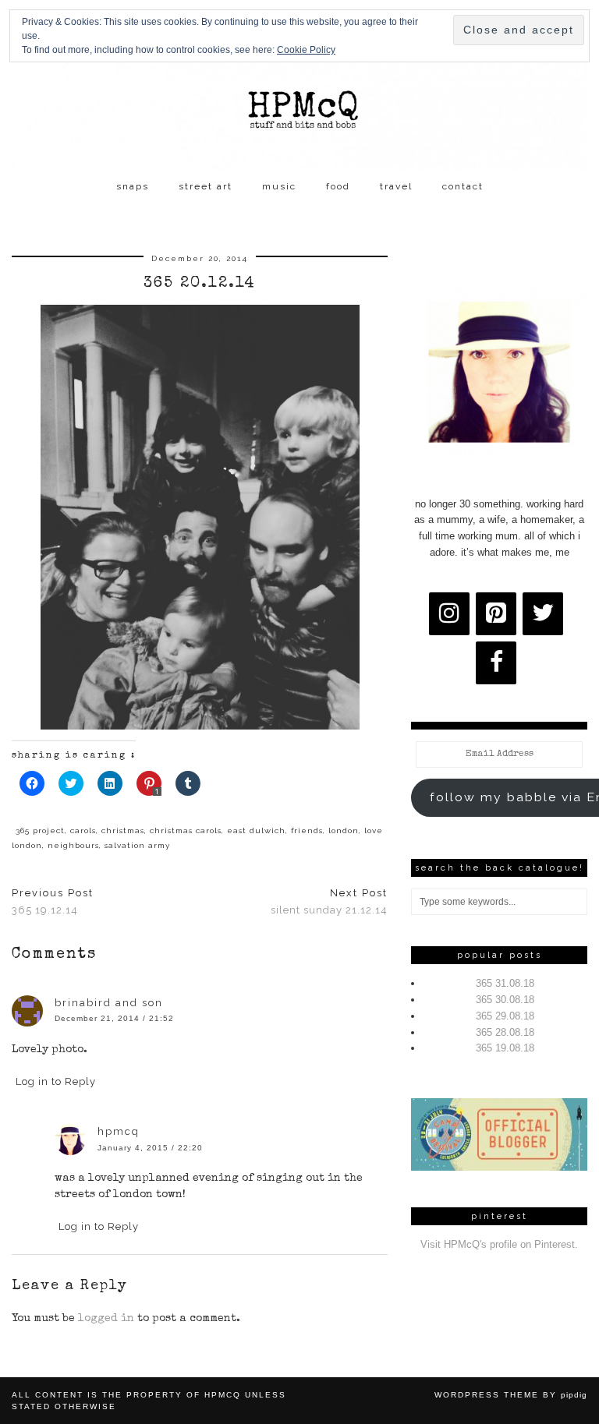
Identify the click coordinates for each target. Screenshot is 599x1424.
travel (396, 186)
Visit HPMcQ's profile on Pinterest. (499, 1244)
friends (307, 830)
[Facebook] (496, 662)
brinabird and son (109, 1003)
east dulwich (256, 830)
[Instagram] (449, 613)
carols (83, 830)
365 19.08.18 (505, 1048)
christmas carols (186, 830)
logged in (106, 1318)
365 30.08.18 (505, 999)
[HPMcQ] (299, 85)
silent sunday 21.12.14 (329, 902)
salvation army (137, 845)
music (279, 186)
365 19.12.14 (53, 902)
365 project (40, 830)
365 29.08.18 (505, 1016)
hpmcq (118, 1131)
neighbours (73, 845)
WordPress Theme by (510, 1394)
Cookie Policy (306, 49)
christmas (122, 830)
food (338, 186)
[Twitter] (543, 613)
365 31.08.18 (505, 983)
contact (463, 186)
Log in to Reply (56, 1081)
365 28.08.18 (505, 1032)
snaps (132, 186)
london (343, 830)
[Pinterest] (496, 613)
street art (205, 186)
